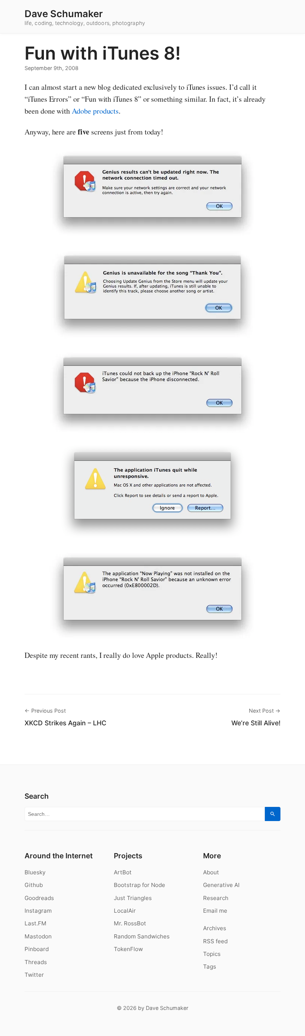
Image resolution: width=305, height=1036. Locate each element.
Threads (36, 962)
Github (34, 884)
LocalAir (125, 910)
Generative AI (221, 884)
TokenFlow (128, 949)
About (211, 872)
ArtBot (123, 872)
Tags (209, 966)
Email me (215, 910)
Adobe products (95, 111)
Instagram (38, 910)
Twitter (34, 974)
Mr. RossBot (130, 923)
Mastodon (38, 936)
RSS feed (215, 941)
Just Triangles (133, 898)
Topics (212, 953)
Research (215, 898)
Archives (214, 928)
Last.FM (35, 923)
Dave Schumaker (64, 14)
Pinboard (37, 949)
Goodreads (39, 898)
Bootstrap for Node (139, 884)
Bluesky (35, 872)
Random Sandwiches (142, 936)
